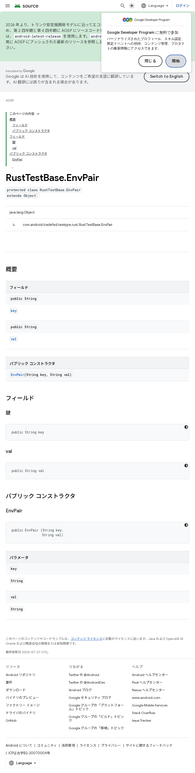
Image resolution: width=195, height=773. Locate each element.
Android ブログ (80, 690)
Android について (19, 745)
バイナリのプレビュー (22, 697)
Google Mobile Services (149, 705)
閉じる (150, 61)
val (13, 339)
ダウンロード (16, 690)
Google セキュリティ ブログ (90, 697)
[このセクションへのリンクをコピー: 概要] (22, 270)
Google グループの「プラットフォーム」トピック (96, 707)
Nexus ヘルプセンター (148, 690)
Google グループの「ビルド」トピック (96, 719)
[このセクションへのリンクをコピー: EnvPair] (27, 511)
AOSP (10, 100)
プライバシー (111, 745)
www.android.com (146, 697)
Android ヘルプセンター (150, 675)
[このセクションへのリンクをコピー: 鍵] (15, 413)
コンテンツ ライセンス (86, 639)
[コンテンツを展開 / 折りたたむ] (38, 114)
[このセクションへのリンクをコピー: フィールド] (39, 399)
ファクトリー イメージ (23, 705)
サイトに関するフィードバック (149, 745)
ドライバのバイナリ (21, 713)
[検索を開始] (123, 6)
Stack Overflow (143, 713)
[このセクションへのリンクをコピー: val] (16, 452)
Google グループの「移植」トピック (96, 728)
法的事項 (68, 745)
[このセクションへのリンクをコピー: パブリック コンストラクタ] (80, 497)
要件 (9, 682)
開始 (176, 61)
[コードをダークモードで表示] (186, 427)
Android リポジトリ (20, 675)
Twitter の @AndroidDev (87, 682)
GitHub (11, 720)
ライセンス (88, 745)
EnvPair (17, 374)
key (14, 310)
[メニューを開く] (7, 5)
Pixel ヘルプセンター (147, 682)
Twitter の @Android (84, 675)
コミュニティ (47, 745)
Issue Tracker (141, 720)
